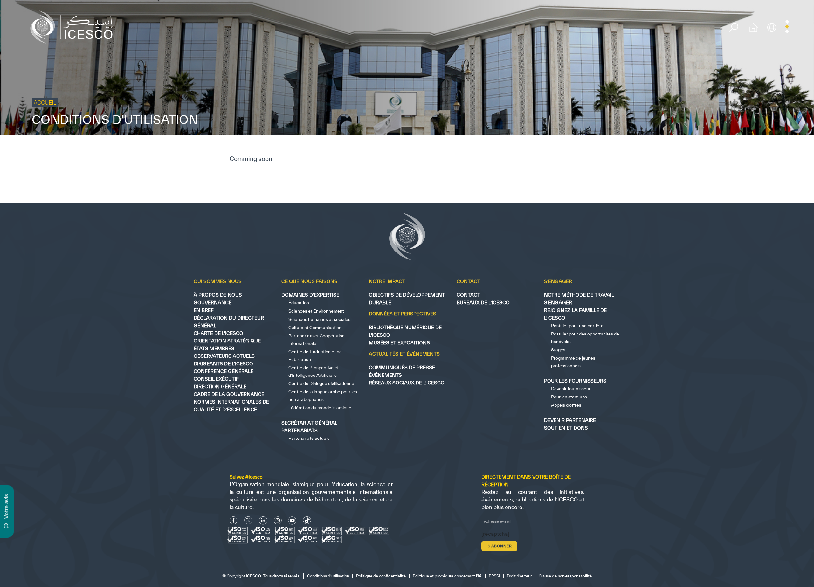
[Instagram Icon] (278, 520)
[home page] (74, 27)
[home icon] (753, 27)
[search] (733, 27)
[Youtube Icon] (292, 520)
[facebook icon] (234, 520)
